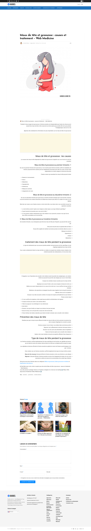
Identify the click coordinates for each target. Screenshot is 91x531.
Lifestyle (48, 519)
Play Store (58, 504)
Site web (48, 471)
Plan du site (68, 499)
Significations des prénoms (26, 363)
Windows (58, 521)
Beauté (22, 7)
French (11, 511)
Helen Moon (26, 43)
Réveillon (58, 509)
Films (47, 512)
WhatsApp (58, 519)
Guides (67, 497)
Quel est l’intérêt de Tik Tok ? (33, 500)
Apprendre (15, 7)
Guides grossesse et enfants (61, 361)
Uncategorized (59, 516)
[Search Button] (81, 4)
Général (48, 513)
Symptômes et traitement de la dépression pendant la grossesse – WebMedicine (45, 416)
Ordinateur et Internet (49, 7)
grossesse (30, 374)
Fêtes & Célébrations (49, 510)
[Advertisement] (45, 21)
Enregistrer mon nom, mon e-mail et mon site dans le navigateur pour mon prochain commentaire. (43, 477)
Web (57, 518)
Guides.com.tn (13, 528)
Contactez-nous (69, 503)
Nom (21, 466)
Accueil (9, 7)
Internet (48, 517)
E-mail (22, 472)
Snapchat (58, 511)
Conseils (25, 374)
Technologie (28, 7)
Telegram (58, 514)
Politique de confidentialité (72, 501)
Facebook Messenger (49, 507)
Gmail (47, 515)
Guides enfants (37, 374)
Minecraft (58, 497)
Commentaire (23, 449)
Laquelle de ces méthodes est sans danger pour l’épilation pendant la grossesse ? (62, 435)
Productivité (58, 505)
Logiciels (48, 520)
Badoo (47, 501)
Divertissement (37, 7)
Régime (57, 507)
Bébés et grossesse (49, 361)
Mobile (57, 499)
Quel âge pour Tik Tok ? (32, 498)
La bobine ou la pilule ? (25, 433)
